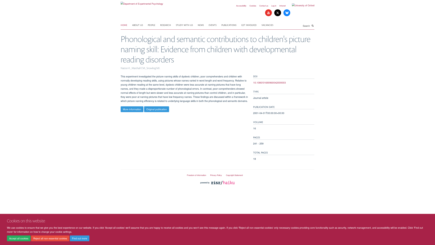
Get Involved (249, 24)
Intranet (282, 5)
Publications (228, 24)
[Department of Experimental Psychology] (142, 2)
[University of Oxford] (300, 5)
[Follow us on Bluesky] (286, 12)
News (201, 24)
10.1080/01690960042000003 (269, 82)
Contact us (263, 5)
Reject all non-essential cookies (50, 238)
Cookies (252, 5)
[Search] (312, 25)
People (151, 24)
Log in (273, 5)
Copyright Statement (234, 175)
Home (124, 24)
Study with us (184, 24)
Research (165, 24)
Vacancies (267, 24)
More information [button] (132, 109)
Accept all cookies (18, 238)
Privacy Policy (216, 175)
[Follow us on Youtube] (269, 12)
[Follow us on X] (278, 12)
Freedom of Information (196, 175)
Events (212, 24)
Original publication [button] (156, 109)
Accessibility (241, 5)
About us (137, 24)
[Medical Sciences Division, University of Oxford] (151, 174)
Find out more (79, 238)
